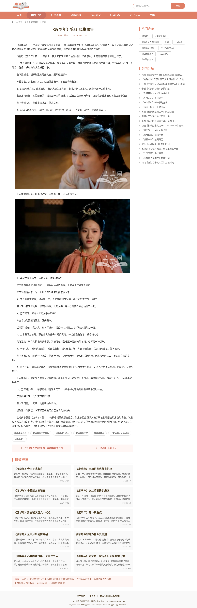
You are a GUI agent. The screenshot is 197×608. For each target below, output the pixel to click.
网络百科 (76, 15)
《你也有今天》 (167, 48)
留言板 (92, 596)
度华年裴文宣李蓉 (41, 433)
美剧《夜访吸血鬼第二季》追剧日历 (158, 121)
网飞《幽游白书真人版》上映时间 (157, 162)
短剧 (167, 42)
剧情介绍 (36, 15)
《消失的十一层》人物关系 (154, 130)
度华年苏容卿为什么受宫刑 (91, 534)
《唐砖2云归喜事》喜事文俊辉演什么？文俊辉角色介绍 (162, 80)
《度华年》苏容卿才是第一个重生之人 (36, 556)
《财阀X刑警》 (148, 48)
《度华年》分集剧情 (120, 433)
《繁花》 (145, 36)
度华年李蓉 (99, 433)
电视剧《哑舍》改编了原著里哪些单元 (159, 149)
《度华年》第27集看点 (89, 512)
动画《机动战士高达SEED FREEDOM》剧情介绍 (162, 126)
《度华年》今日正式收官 (28, 468)
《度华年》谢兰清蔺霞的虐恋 (92, 490)
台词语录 (56, 15)
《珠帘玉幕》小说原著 (152, 153)
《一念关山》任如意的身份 (154, 102)
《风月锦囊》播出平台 (152, 135)
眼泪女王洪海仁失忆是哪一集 (155, 116)
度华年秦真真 (20, 433)
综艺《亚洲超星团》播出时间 (155, 144)
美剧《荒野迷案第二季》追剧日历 (157, 112)
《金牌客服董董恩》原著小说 (155, 93)
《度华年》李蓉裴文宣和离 (29, 490)
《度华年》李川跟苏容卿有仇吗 (94, 468)
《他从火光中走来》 (150, 42)
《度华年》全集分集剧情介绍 (31, 534)
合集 (152, 15)
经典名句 (115, 15)
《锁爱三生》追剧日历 (152, 139)
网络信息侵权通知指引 (110, 596)
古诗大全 (95, 15)
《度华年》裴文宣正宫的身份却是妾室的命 (100, 556)
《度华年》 (19, 439)
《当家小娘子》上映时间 (153, 107)
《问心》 (178, 42)
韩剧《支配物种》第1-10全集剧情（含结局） (163, 75)
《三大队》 (164, 54)
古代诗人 (135, 15)
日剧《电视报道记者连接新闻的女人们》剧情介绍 (163, 84)
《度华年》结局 (62, 433)
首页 (19, 15)
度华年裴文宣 (82, 433)
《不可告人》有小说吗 (152, 98)
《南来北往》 (160, 36)
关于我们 (81, 596)
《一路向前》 (147, 59)
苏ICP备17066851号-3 (120, 605)
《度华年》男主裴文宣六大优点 (32, 512)
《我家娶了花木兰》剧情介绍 (155, 158)
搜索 (178, 5)
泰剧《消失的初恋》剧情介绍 (155, 89)
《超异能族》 (147, 54)
